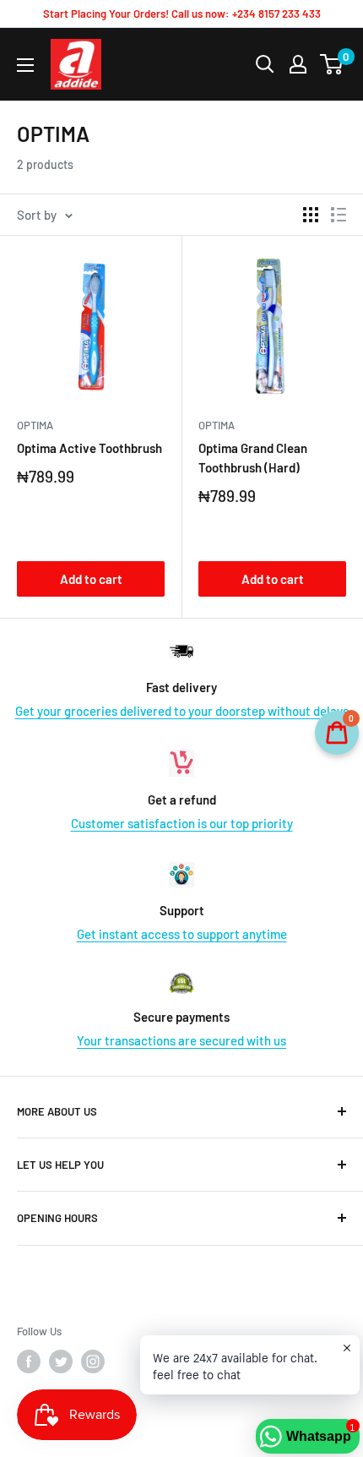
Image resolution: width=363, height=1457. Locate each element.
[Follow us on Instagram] (93, 1361)
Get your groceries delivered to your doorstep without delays (182, 710)
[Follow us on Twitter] (61, 1361)
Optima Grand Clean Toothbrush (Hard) (252, 457)
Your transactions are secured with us (181, 1040)
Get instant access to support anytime (182, 933)
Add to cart (91, 579)
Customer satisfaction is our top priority (182, 823)
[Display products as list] (338, 214)
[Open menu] (25, 65)
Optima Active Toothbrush (89, 448)
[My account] (298, 64)
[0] (332, 64)
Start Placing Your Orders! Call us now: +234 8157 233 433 (182, 13)
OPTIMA (35, 425)
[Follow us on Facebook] (29, 1361)
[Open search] (265, 64)
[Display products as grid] (310, 214)
